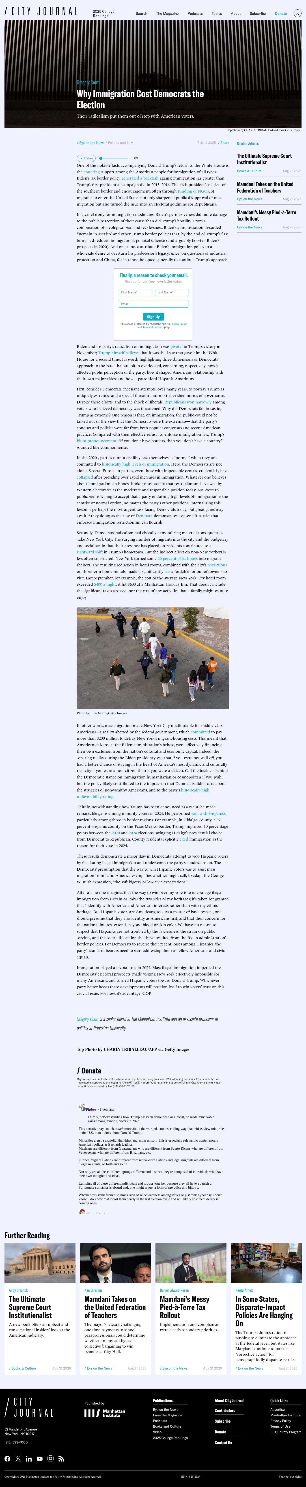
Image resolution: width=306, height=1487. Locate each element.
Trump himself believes (118, 352)
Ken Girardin (93, 1290)
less (167, 571)
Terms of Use (280, 1426)
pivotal (176, 346)
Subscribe (258, 13)
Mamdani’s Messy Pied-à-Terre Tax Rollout (266, 215)
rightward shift (90, 551)
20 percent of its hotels (178, 558)
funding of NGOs (193, 190)
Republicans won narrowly (187, 401)
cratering (92, 171)
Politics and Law (120, 143)
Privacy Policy (178, 323)
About (236, 13)
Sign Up (153, 316)
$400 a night (105, 584)
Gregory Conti (88, 82)
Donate (281, 13)
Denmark (144, 515)
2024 (133, 832)
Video (157, 1432)
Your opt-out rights (290, 1476)
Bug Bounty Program (286, 1432)
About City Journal (229, 1400)
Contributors (225, 1410)
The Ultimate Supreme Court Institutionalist (264, 159)
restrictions (217, 564)
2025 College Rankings (103, 13)
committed (200, 731)
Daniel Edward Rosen (174, 1290)
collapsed (85, 476)
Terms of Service (152, 327)
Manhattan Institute (285, 1415)
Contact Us (223, 1442)
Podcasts (195, 13)
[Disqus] (153, 1158)
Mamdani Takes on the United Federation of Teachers (265, 187)
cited (184, 838)
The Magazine (167, 13)
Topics (217, 13)
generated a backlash (140, 177)
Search (141, 13)
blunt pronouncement (96, 440)
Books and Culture (167, 1426)
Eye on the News (99, 1368)
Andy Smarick (18, 1290)
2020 (116, 832)
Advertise (277, 1409)
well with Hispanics (208, 813)
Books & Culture (23, 1368)
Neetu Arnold (244, 1290)
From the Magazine (167, 1415)
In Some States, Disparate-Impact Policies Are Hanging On (264, 1311)
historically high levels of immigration (135, 463)
